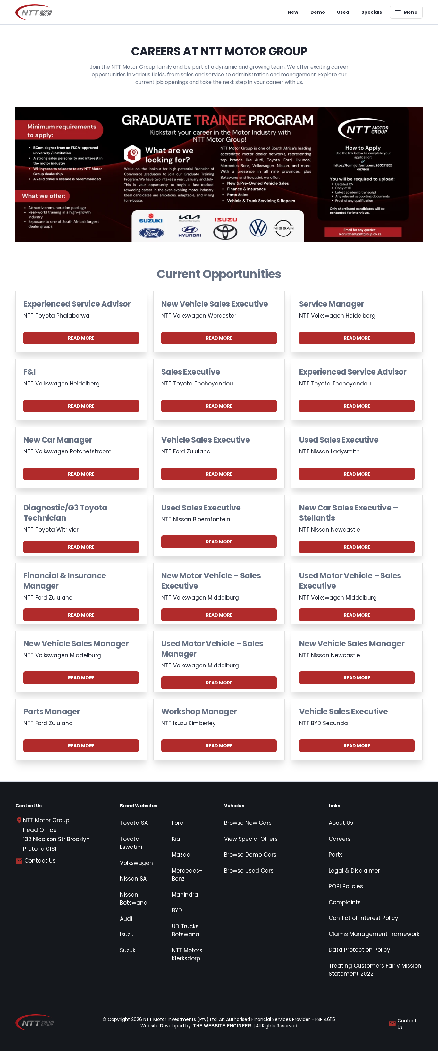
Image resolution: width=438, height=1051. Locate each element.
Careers (339, 839)
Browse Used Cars (249, 870)
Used (343, 12)
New (293, 12)
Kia (176, 839)
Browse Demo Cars (250, 854)
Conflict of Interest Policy (363, 918)
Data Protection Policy (359, 950)
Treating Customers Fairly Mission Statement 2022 (375, 970)
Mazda (181, 854)
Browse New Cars (248, 823)
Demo (317, 12)
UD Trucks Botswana (185, 931)
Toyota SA (134, 823)
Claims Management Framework (374, 934)
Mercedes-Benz (187, 875)
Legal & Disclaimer (354, 870)
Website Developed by (195, 1025)
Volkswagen (136, 863)
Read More (81, 338)
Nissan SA (133, 878)
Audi (126, 919)
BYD (177, 910)
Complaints (345, 902)
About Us (341, 823)
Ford (178, 823)
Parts (336, 854)
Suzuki (128, 950)
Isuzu (127, 934)
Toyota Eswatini (131, 843)
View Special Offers (251, 839)
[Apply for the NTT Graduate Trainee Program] (219, 174)
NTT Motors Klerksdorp (187, 955)
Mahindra (185, 894)
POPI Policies (346, 886)
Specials (371, 12)
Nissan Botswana (133, 899)
